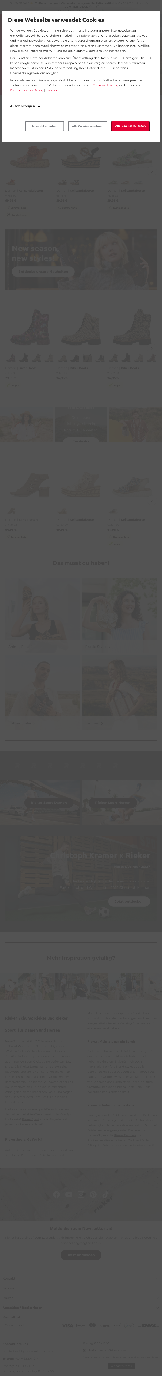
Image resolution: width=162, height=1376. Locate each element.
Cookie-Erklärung (105, 85)
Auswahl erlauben (45, 126)
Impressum (54, 90)
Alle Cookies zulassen (130, 125)
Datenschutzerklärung (26, 90)
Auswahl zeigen (23, 106)
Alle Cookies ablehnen (88, 126)
